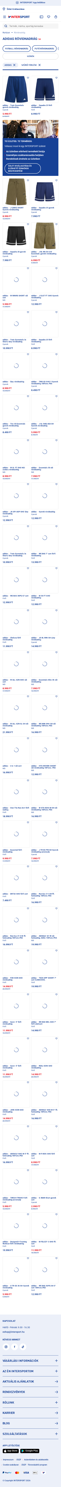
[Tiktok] (23, 1346)
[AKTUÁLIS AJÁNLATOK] (30, 1381)
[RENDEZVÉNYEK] (30, 1392)
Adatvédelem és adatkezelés (36, 1460)
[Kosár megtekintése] (56, 17)
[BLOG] (30, 1423)
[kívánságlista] (49, 17)
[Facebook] (14, 1346)
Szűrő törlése (29, 65)
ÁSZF (18, 1460)
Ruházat (6, 33)
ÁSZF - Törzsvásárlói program (34, 1465)
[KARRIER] (30, 1413)
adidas (8, 65)
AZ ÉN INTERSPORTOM (18, 1371)
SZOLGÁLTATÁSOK (15, 1434)
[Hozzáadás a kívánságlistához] (28, 78)
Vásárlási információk (20, 1360)
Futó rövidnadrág (44, 49)
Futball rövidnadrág (16, 49)
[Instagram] (6, 1346)
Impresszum (8, 1460)
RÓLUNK (8, 1402)
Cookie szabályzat (11, 1465)
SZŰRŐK (30, 56)
